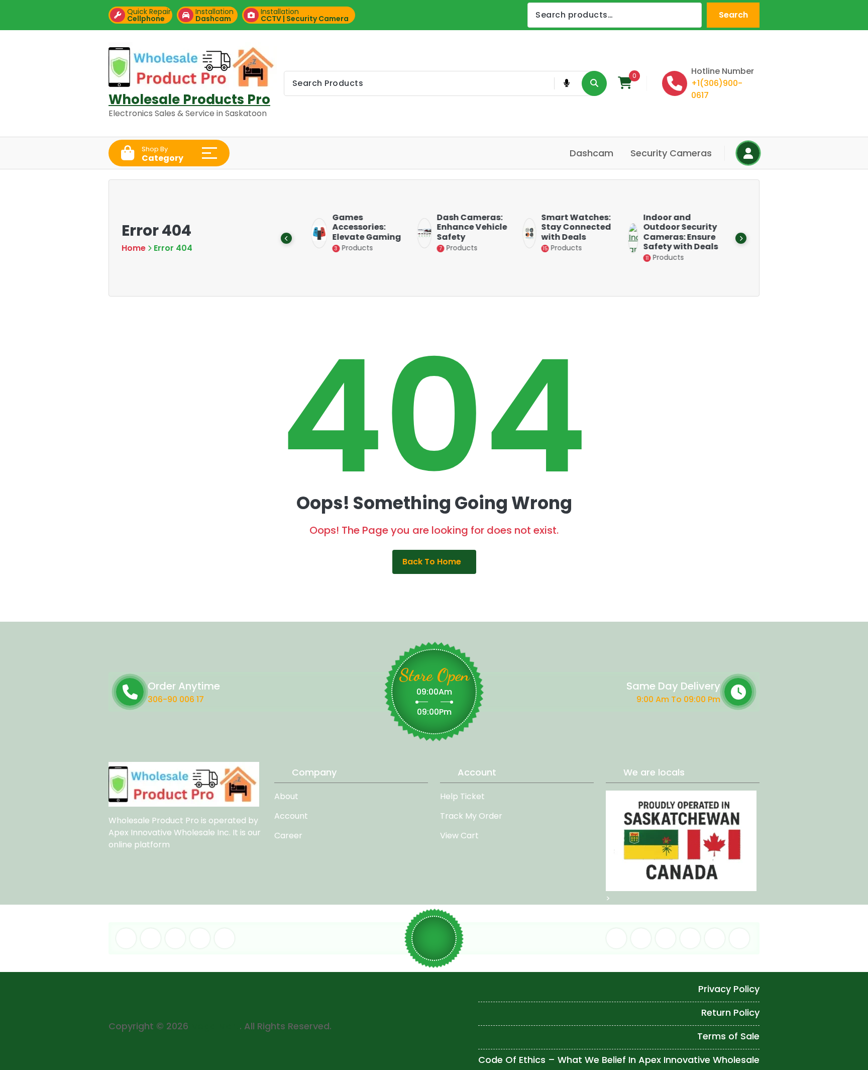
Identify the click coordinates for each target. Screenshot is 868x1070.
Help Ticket (462, 796)
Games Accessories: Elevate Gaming (360, 227)
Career (288, 835)
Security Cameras (671, 153)
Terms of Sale (728, 1036)
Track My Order (471, 816)
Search (733, 15)
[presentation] (286, 238)
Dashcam (591, 153)
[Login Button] (748, 153)
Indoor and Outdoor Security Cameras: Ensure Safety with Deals (674, 232)
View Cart (459, 835)
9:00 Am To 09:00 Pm (678, 699)
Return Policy (730, 1012)
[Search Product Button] (594, 83)
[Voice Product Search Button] (566, 83)
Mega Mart (215, 1026)
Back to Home (431, 561)
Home (134, 248)
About (286, 796)
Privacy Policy (728, 989)
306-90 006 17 (176, 699)
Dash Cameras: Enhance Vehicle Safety (465, 227)
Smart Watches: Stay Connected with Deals (570, 227)
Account (291, 816)
